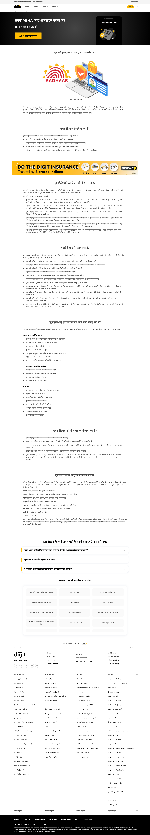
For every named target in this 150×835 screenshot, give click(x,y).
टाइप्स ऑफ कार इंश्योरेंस (20, 709)
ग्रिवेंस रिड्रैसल (18, 2)
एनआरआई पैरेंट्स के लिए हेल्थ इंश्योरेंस (117, 683)
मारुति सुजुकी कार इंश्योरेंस (21, 679)
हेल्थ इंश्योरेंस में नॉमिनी (113, 774)
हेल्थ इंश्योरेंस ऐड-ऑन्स (113, 714)
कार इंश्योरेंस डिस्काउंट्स (20, 739)
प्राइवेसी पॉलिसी (87, 819)
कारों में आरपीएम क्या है (19, 757)
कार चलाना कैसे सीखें (19, 748)
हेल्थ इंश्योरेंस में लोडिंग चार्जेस (115, 727)
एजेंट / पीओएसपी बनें (37, 2)
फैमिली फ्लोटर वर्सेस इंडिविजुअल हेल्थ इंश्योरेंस (119, 731)
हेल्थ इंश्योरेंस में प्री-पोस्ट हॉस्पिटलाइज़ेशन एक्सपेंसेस (121, 748)
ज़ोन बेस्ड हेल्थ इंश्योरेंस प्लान (115, 722)
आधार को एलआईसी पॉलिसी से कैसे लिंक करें (41, 613)
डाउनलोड (17, 819)
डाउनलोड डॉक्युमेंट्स (114, 664)
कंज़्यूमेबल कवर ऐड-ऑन (51, 718)
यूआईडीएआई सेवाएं (108, 602)
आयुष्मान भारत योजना (113, 787)
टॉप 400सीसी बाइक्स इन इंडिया (53, 752)
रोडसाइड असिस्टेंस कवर (83, 692)
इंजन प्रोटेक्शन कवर (19, 718)
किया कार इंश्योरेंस (18, 687)
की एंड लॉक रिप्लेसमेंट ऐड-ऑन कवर (23, 722)
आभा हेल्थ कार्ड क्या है (113, 796)
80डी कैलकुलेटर (112, 805)
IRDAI (77, 819)
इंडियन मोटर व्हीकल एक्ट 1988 (85, 705)
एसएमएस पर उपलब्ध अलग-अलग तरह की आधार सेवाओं (42, 622)
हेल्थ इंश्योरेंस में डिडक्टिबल (114, 679)
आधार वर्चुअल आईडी (108, 623)
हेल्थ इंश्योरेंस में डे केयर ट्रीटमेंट (116, 761)
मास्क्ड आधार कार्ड (75, 602)
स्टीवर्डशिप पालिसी (66, 819)
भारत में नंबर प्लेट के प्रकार (83, 757)
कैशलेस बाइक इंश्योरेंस (51, 700)
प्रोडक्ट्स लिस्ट (51, 660)
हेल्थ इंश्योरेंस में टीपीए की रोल (115, 752)
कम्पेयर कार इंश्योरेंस (19, 700)
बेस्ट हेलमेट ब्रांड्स (81, 727)
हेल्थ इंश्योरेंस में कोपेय (113, 735)
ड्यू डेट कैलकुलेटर (112, 800)
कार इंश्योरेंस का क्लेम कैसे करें (22, 735)
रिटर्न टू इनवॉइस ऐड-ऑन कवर (53, 714)
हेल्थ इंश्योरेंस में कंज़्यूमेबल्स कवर (116, 779)
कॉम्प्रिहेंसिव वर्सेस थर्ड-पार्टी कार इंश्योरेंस (24, 731)
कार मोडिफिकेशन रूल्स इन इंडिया (85, 722)
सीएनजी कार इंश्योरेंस (19, 696)
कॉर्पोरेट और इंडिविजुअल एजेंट (84, 661)
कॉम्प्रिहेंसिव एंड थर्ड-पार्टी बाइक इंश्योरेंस (55, 696)
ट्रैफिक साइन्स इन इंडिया (83, 752)
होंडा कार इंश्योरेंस (18, 683)
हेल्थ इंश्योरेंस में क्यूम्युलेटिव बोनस (116, 757)
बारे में (15, 660)
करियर (25, 660)
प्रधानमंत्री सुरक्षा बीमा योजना (115, 792)
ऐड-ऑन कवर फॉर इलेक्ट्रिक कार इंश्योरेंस (25, 705)
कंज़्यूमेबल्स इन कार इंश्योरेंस (21, 714)
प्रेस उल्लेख (79, 654)
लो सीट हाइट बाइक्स (50, 735)
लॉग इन (131, 7)
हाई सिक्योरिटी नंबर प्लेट (83, 709)
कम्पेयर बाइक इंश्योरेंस (50, 705)
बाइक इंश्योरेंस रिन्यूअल (51, 687)
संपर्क (20, 660)
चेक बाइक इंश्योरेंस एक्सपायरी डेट (53, 731)
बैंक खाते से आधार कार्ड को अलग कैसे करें (41, 592)
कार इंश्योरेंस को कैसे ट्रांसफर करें (23, 744)
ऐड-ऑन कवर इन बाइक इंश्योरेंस (53, 709)
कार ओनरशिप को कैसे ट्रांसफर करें (23, 770)
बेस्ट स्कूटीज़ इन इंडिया (51, 739)
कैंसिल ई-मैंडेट (51, 657)
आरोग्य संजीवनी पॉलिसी (114, 718)
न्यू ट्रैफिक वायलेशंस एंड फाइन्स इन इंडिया (87, 718)
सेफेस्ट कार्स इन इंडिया (19, 752)
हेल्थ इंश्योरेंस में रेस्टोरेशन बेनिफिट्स (117, 765)
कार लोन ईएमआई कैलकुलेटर (21, 774)
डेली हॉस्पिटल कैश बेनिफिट (114, 744)
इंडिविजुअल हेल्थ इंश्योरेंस (114, 692)
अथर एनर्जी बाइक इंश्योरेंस (51, 683)
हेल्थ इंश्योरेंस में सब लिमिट (114, 700)
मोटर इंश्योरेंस (80, 679)
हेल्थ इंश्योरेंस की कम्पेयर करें (115, 709)
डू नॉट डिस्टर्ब (27, 819)
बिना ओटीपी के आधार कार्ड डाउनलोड (108, 613)
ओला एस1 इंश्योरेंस (50, 679)
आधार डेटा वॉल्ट (74, 592)
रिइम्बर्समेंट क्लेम (112, 687)
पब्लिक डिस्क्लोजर (40, 819)
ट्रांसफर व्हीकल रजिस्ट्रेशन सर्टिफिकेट (87, 714)
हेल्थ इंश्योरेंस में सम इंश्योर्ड (114, 739)
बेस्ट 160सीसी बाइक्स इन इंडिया (53, 744)
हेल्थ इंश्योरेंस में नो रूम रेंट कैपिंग (116, 770)
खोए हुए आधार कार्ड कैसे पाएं (108, 592)
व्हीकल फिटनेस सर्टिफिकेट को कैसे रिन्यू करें (88, 748)
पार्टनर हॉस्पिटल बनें (81, 658)
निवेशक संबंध (53, 819)
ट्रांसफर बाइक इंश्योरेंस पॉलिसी (53, 727)
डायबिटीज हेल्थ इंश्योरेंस (114, 696)
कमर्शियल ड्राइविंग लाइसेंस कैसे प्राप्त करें (87, 744)
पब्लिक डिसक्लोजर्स (113, 660)
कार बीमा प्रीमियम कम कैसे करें (22, 727)
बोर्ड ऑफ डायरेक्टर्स (113, 657)
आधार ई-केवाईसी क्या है (74, 613)
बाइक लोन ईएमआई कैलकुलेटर (53, 757)
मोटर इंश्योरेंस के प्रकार (83, 683)
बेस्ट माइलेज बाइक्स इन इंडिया (52, 748)
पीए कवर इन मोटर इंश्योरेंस (83, 696)
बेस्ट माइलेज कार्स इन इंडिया (21, 761)
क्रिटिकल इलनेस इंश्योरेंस (114, 705)
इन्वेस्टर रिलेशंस (27, 2)
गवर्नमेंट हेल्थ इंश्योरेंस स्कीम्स (115, 783)
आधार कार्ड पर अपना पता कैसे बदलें (41, 602)
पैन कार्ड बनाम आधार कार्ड (75, 623)
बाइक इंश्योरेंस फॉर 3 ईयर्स (52, 692)
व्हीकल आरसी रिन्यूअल (82, 731)
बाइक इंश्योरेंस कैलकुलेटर (51, 722)
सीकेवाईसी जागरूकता (52, 664)
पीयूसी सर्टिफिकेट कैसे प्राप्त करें (85, 739)
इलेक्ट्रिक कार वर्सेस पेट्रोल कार (22, 765)
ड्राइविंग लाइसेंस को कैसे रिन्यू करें (85, 735)
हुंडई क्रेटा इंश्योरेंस (19, 692)
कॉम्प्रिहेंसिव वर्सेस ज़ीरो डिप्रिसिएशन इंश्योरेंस (88, 687)
